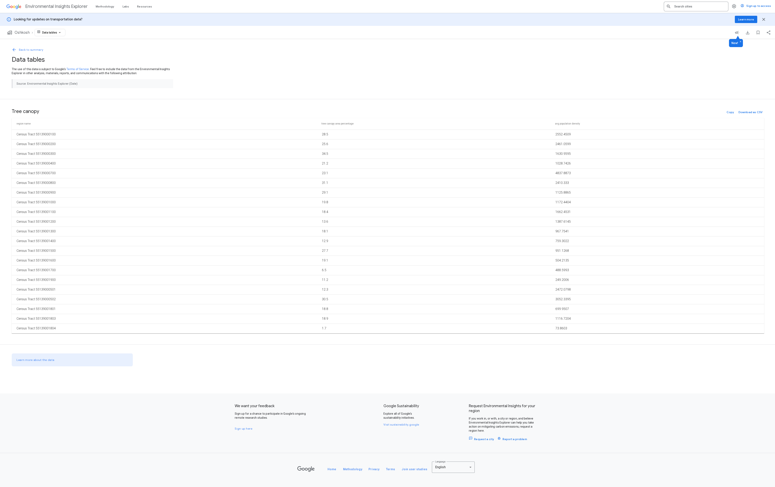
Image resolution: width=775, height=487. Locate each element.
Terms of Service (77, 69)
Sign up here (243, 428)
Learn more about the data (35, 360)
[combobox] (699, 6)
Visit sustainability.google (401, 424)
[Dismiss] (740, 41)
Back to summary (31, 50)
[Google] (306, 469)
